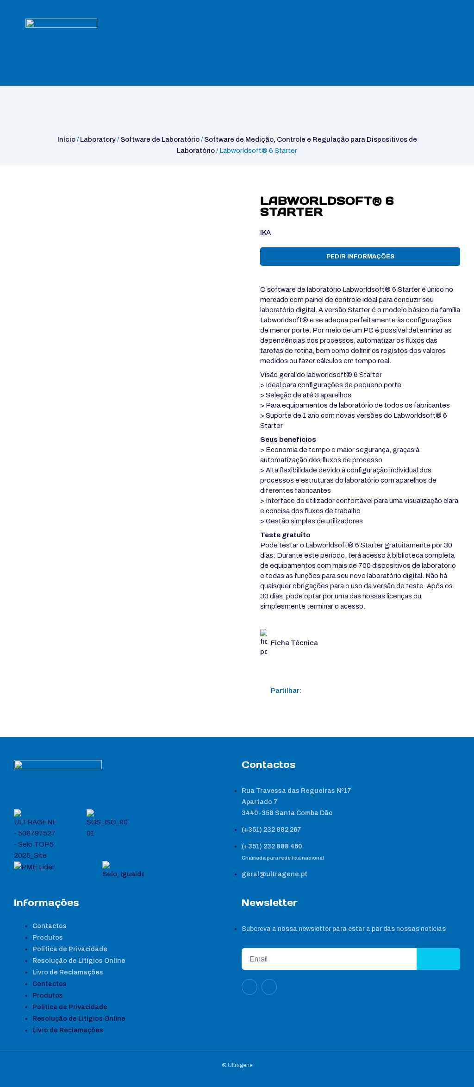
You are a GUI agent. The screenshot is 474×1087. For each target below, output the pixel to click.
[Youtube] (269, 987)
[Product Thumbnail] (30, 202)
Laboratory (98, 139)
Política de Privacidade (69, 949)
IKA (265, 232)
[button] (312, 690)
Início (66, 139)
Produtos (47, 937)
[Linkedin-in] (249, 987)
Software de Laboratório (160, 139)
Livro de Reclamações (67, 972)
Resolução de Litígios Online (78, 960)
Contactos (49, 926)
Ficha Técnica (294, 643)
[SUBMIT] (438, 959)
